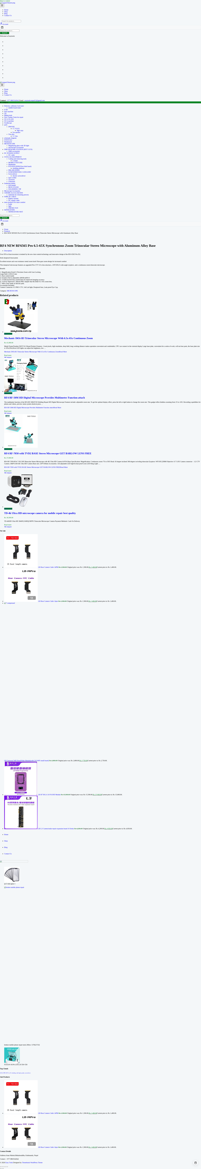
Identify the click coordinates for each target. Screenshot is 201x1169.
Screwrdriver (12, 174)
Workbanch (8, 142)
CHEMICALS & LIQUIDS (13, 193)
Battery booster (13, 198)
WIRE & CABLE (10, 197)
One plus (11, 134)
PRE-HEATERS (14, 170)
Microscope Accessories (12, 191)
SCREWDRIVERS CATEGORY (19, 172)
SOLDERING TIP (14, 189)
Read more (7, 355)
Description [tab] (8, 251)
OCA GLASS (9, 119)
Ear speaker (16, 132)
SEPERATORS (9, 210)
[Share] (5, 1166)
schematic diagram (10, 138)
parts (5, 125)
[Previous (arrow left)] (1, 1168)
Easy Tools (9, 1162)
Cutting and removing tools (17, 159)
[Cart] (100, 27)
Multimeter (12, 164)
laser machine (8, 111)
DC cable (11, 155)
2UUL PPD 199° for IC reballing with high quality (12, 1073)
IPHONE (11, 127)
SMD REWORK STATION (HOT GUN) (18, 149)
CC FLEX (16, 128)
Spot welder (12, 178)
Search (4, 33)
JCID (6, 110)
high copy (20, 130)
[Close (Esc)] (7, 1166)
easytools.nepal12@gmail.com (34, 100)
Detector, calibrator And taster (14, 106)
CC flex (15, 136)
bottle (10, 204)
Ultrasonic (11, 181)
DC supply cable (13, 200)
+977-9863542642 (13, 100)
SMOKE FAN (13, 208)
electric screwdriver (19, 176)
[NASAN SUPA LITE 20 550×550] (12, 1063)
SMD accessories (14, 151)
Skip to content (5, 1)
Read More (35, 352)
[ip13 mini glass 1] (12, 882)
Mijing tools (8, 115)
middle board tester (14, 108)
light (9, 206)
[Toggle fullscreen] (3, 1166)
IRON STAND (13, 187)
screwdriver (28, 1073)
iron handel (12, 185)
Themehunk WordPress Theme (32, 1162)
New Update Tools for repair (13, 117)
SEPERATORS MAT (15, 212)
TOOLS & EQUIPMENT (13, 157)
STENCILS (8, 140)
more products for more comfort (14, 202)
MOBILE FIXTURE (15, 162)
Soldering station (9, 183)
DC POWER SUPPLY (12, 153)
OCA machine (9, 121)
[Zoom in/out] (1, 1166)
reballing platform (18, 168)
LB (5, 113)
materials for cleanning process (18, 195)
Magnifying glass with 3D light (18, 145)
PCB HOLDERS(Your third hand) (19, 166)
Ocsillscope (8, 123)
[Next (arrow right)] (3, 1168)
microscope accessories (16, 147)
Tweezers (11, 180)
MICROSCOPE (9, 144)
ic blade (15, 161)
